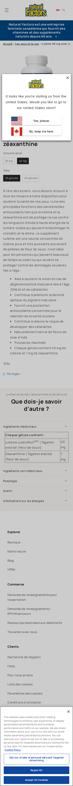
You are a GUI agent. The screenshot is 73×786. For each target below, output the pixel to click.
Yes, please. (41, 121)
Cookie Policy (13, 750)
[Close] (68, 712)
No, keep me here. (41, 131)
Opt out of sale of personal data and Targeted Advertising (36, 759)
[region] (36, 746)
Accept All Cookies (36, 780)
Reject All (36, 770)
